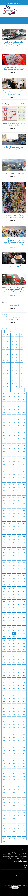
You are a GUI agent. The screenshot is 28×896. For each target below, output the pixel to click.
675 (19, 763)
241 (24, 481)
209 (14, 461)
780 (19, 831)
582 (4, 705)
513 (9, 659)
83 (8, 380)
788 (9, 838)
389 (14, 578)
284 (14, 510)
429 (14, 604)
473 (9, 633)
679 (14, 766)
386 (24, 575)
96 (21, 386)
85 (16, 380)
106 (24, 393)
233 (9, 477)
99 (12, 390)
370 (19, 565)
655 (19, 750)
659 (14, 753)
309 (14, 526)
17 (3, 338)
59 (12, 364)
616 (24, 724)
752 (4, 815)
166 (24, 432)
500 (19, 650)
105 (19, 393)
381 (24, 572)
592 (4, 711)
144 (14, 419)
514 (14, 659)
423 (9, 601)
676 (24, 763)
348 (9, 552)
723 (9, 796)
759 (14, 818)
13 (8, 335)
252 (4, 490)
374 (14, 568)
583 (9, 705)
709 (14, 786)
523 (9, 666)
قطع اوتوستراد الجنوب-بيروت (14, 173)
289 (14, 513)
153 (9, 425)
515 (19, 659)
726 (24, 796)
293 (9, 516)
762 (4, 822)
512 (4, 659)
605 (19, 718)
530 (19, 669)
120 (19, 403)
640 (19, 740)
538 (9, 675)
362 (4, 562)
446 (24, 614)
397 (4, 585)
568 (9, 695)
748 (9, 812)
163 (9, 432)
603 (9, 718)
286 (24, 510)
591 (24, 708)
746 (24, 809)
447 (4, 617)
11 (23, 331)
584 (14, 705)
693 (9, 776)
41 (21, 351)
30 (16, 344)
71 (21, 370)
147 (4, 422)
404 (14, 588)
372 (4, 568)
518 (9, 663)
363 (9, 562)
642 (4, 744)
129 (14, 409)
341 (24, 546)
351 (24, 552)
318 (9, 533)
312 (4, 529)
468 (9, 630)
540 (19, 675)
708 (9, 786)
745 (19, 809)
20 (16, 338)
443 (9, 614)
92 (3, 386)
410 (19, 591)
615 (19, 724)
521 (24, 663)
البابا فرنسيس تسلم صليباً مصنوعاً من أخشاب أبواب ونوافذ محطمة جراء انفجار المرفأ (14, 92)
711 (24, 786)
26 (21, 341)
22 (3, 341)
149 (14, 422)
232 (4, 477)
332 (4, 542)
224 (14, 471)
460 (19, 624)
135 (19, 412)
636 (24, 737)
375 (19, 568)
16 (21, 335)
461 (24, 624)
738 (9, 805)
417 (4, 598)
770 (19, 825)
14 (12, 335)
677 (4, 766)
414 (14, 594)
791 (24, 838)
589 (14, 708)
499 (14, 650)
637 (4, 740)
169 (14, 435)
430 (19, 604)
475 (19, 633)
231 (24, 474)
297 (4, 520)
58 (8, 364)
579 (14, 702)
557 (4, 689)
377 (4, 572)
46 (21, 354)
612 (4, 724)
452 (4, 620)
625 (19, 731)
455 (19, 620)
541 (24, 675)
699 (14, 779)
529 (14, 669)
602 (4, 718)
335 (19, 542)
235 (19, 477)
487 (4, 643)
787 (4, 838)
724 (14, 796)
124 (14, 406)
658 (9, 753)
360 (19, 559)
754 (14, 815)
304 (14, 523)
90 (16, 383)
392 (4, 581)
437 (4, 611)
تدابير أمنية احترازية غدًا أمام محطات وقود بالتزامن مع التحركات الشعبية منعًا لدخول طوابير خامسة (14, 43)
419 (14, 598)
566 (24, 692)
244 (14, 484)
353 (9, 555)
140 (19, 416)
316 (24, 529)
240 (19, 481)
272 (4, 503)
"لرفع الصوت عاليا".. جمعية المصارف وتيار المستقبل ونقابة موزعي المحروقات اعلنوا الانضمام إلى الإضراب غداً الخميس (14, 289)
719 (14, 792)
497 (4, 650)
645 (19, 744)
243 (9, 484)
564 (14, 692)
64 (12, 367)
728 (9, 799)
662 (4, 757)
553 (9, 685)
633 (9, 737)
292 (4, 516)
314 (14, 529)
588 (9, 708)
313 (9, 529)
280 (19, 507)
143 (9, 419)
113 (9, 399)
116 (24, 399)
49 (12, 357)
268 (9, 500)
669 (14, 760)
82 (3, 380)
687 (4, 773)
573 (9, 698)
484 (14, 640)
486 (24, 640)
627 (4, 734)
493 (9, 646)
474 (14, 633)
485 (19, 640)
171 (24, 435)
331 (24, 539)
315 (19, 529)
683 (9, 770)
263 (9, 497)
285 (19, 510)
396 (24, 581)
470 (19, 630)
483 (9, 640)
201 (24, 455)
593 (9, 711)
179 (14, 442)
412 (4, 594)
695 (19, 776)
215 (19, 464)
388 (9, 578)
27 (3, 344)
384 (14, 575)
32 (3, 348)
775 (19, 828)
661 (24, 753)
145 (19, 419)
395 (19, 581)
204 (14, 458)
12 (3, 335)
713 (9, 789)
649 (14, 747)
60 (16, 364)
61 (21, 364)
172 (4, 438)
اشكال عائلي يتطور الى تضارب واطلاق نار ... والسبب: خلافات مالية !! (14, 148)
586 (24, 705)
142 (4, 419)
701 (24, 779)
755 (19, 815)
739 (14, 805)
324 (14, 536)
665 (19, 757)
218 (9, 468)
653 (9, 750)
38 (8, 351)
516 (24, 659)
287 (4, 513)
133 (9, 412)
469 (14, 630)
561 (24, 689)
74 (12, 373)
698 (9, 779)
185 (19, 445)
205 (19, 458)
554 (14, 685)
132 (4, 412)
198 (9, 455)
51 (21, 357)
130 (19, 409)
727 (4, 799)
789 (14, 838)
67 (3, 370)
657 (4, 753)
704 (14, 783)
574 (14, 698)
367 (4, 565)
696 (24, 776)
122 (4, 406)
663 (9, 757)
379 (14, 572)
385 (19, 575)
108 (9, 396)
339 (14, 546)
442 (4, 614)
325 (19, 536)
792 (4, 841)
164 (14, 432)
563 (9, 692)
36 (21, 348)
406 (24, 588)
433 (9, 607)
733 (9, 802)
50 (16, 357)
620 (19, 727)
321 (24, 533)
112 (4, 399)
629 (14, 734)
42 (3, 354)
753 (9, 815)
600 (19, 714)
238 (9, 481)
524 (14, 666)
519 (14, 663)
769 (14, 825)
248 (9, 487)
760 (19, 818)
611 (24, 721)
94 (12, 386)
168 (9, 435)
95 (16, 386)
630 (19, 734)
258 (9, 494)
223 (9, 471)
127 (4, 409)
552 (4, 685)
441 (24, 611)
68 (8, 370)
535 (19, 672)
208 (9, 461)
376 (24, 568)
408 (9, 591)
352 (4, 555)
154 (14, 425)
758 (9, 818)
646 (24, 744)
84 (12, 380)
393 (9, 581)
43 (8, 354)
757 (4, 818)
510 (19, 656)
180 (19, 442)
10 (18, 331)
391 (24, 578)
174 (14, 438)
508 (9, 656)
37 (3, 351)
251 (24, 487)
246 (24, 484)
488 (9, 643)
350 (19, 552)
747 (4, 812)
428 (9, 604)
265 (19, 497)
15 (16, 335)
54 (12, 360)
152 (4, 425)
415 (19, 594)
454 (14, 620)
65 (16, 367)
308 (9, 526)
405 (19, 588)
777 (4, 831)
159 (14, 429)
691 (24, 773)
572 (4, 698)
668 (9, 760)
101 (22, 390)
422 (4, 601)
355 (19, 555)
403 (9, 588)
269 (14, 500)
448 (9, 617)
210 (19, 461)
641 (24, 740)
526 (24, 666)
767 (4, 825)
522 (4, 666)
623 (9, 731)
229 (14, 474)
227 (4, 474)
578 (9, 702)
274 (14, 503)
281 (24, 507)
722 (4, 796)
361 (24, 559)
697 (4, 779)
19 (12, 338)
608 (9, 721)
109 (14, 396)
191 (24, 448)
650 (19, 747)
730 (19, 799)
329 (14, 539)
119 (14, 403)
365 (19, 562)
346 (24, 549)
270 (19, 500)
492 (4, 646)
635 (19, 737)
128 (9, 409)
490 (19, 643)
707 (4, 786)
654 (14, 750)
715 (19, 789)
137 (4, 416)
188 (9, 448)
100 (17, 390)
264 (14, 497)
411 (24, 591)
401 (24, 585)
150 (19, 422)
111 (24, 396)
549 (14, 682)
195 (19, 451)
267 (4, 500)
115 (19, 399)
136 (24, 412)
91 (21, 383)
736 (24, 802)
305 (19, 523)
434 (14, 607)
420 (19, 598)
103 (9, 393)
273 (9, 503)
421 (24, 598)
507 (4, 656)
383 (9, 575)
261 (24, 494)
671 (24, 760)
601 (24, 714)
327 (4, 539)
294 (14, 516)
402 (4, 588)
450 (19, 617)
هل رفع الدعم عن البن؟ (14, 266)
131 (24, 409)
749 (14, 812)
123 (9, 406)
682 (4, 770)
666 (24, 757)
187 (4, 448)
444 (14, 614)
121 (24, 403)
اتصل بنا (10, 3)
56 (21, 360)
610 (19, 721)
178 (9, 442)
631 (24, 734)
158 (9, 429)
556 (24, 685)
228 (9, 474)
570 (19, 695)
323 (9, 536)
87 (3, 383)
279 (14, 507)
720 (19, 792)
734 (14, 802)
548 (9, 682)
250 (19, 487)
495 (19, 646)
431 (24, 604)
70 (16, 370)
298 (9, 520)
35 (16, 348)
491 (24, 643)
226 (24, 471)
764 (14, 822)
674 (14, 763)
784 (14, 835)
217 (4, 468)
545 (19, 679)
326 (24, 536)
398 (9, 585)
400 (19, 585)
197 (4, 455)
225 (19, 471)
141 (24, 416)
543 (9, 679)
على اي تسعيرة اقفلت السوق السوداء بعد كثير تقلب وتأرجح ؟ (14, 68)
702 (4, 783)
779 (14, 831)
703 (9, 783)
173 (9, 438)
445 (19, 614)
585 (19, 705)
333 (9, 542)
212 (4, 464)
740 (19, 805)
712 (4, 789)
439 (14, 611)
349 (14, 552)
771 (24, 825)
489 (14, 643)
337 (4, 546)
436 (24, 607)
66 (21, 367)
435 (19, 607)
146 (24, 419)
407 (4, 591)
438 (9, 611)
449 (14, 617)
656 (24, 750)
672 (4, 763)
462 (4, 627)
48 (8, 357)
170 (19, 435)
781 (24, 831)
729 (14, 799)
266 (24, 497)
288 (9, 513)
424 (14, 601)
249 (14, 487)
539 (14, 675)
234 (14, 477)
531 (24, 669)
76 (21, 373)
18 (8, 338)
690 (19, 773)
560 (19, 689)
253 (9, 490)
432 (4, 607)
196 (24, 451)
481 (24, 637)
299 (14, 520)
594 (14, 711)
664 (14, 757)
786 (24, 835)
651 (24, 747)
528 (9, 669)
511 (24, 656)
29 (12, 344)
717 (4, 792)
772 (4, 828)
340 (19, 546)
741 (24, 805)
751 (24, 812)
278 (9, 507)
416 (24, 594)
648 (9, 747)
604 (14, 718)
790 (19, 838)
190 (19, 448)
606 (24, 718)
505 (19, 653)
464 (14, 627)
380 (19, 572)
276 (24, 503)
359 (14, 559)
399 (14, 585)
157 (4, 429)
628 (9, 734)
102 (4, 393)
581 (24, 702)
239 (14, 481)
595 (19, 711)
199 (14, 455)
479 (14, 637)
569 (14, 695)
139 (14, 416)
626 (24, 731)
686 (24, 770)
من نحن (16, 3)
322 (4, 536)
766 (24, 822)
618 (9, 727)
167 (4, 435)
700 (19, 779)
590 (19, 708)
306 (24, 523)
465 (19, 627)
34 (12, 348)
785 (19, 835)
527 (4, 669)
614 (14, 724)
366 (24, 562)
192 (4, 451)
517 (4, 663)
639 (14, 740)
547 (4, 682)
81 (21, 377)
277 (4, 507)
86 (21, 380)
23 (8, 341)
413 (9, 594)
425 (19, 601)
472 (4, 633)
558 (9, 689)
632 (4, 737)
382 (4, 575)
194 (14, 451)
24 (12, 341)
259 (14, 494)
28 (8, 344)
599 (14, 714)
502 (4, 653)
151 (24, 422)
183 (9, 445)
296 (24, 516)
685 (19, 770)
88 (8, 383)
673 (9, 763)
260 (19, 494)
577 (4, 702)
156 (24, 425)
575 (19, 698)
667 (4, 760)
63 (8, 367)
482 (4, 640)
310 (19, 526)
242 (4, 484)
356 (24, 555)
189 (14, 448)
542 (4, 679)
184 (14, 445)
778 (9, 831)
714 (14, 789)
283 (9, 510)
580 (19, 702)
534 (14, 672)
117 (4, 403)
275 (19, 503)
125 (19, 406)
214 (14, 464)
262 (4, 497)
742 (4, 809)
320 (19, 533)
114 (14, 399)
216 (24, 464)
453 (9, 620)
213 (9, 464)
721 (24, 792)
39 (12, 351)
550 (19, 682)
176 (24, 438)
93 (8, 386)
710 (19, 786)
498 (9, 650)
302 (4, 523)
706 (24, 783)
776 (24, 828)
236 (24, 477)
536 (24, 672)
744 (14, 809)
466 (24, 627)
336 (24, 542)
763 (9, 822)
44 (12, 354)
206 (24, 458)
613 (9, 724)
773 (9, 828)
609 (14, 721)
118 (9, 403)
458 (9, 624)
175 (19, 438)
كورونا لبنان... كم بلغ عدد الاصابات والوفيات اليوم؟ (14, 124)
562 (4, 692)
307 (4, 526)
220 (19, 468)
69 (12, 370)
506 (24, 653)
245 (19, 484)
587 (4, 708)
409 (14, 591)
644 (14, 744)
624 (14, 731)
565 (19, 692)
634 (14, 737)
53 (8, 360)
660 (19, 753)
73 (8, 373)
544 (14, 679)
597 (4, 714)
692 (4, 776)
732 (4, 802)
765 (19, 822)
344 (14, 549)
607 (4, 721)
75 (16, 373)
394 (14, 581)
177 (4, 442)
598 (9, 714)
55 (16, 360)
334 (14, 542)
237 (4, 481)
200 (19, 455)
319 (14, 533)
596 (24, 711)
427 (4, 604)
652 (4, 750)
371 (24, 565)
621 (24, 727)
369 (14, 565)
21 (21, 338)
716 (24, 789)
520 (19, 663)
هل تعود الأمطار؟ (14, 305)
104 (14, 393)
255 (19, 490)
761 (24, 818)
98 (8, 390)
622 (4, 731)
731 (24, 799)
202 (4, 458)
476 (24, 633)
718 (9, 792)
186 (24, 445)
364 (14, 562)
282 (4, 510)
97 (3, 390)
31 (21, 344)
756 (24, 815)
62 (3, 367)
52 (3, 360)
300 (19, 520)
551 (24, 682)
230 (19, 474)
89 (12, 383)
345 (19, 549)
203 (9, 458)
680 (19, 766)
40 (16, 351)
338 (9, 546)
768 (9, 825)
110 (19, 396)
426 (24, 601)
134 (14, 412)
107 (4, 396)
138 (9, 416)
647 (4, 747)
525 (19, 666)
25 (16, 341)
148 (9, 422)
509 (14, 656)
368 (9, 565)
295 (19, 516)
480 (19, 637)
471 (24, 630)
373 (9, 568)
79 (12, 377)
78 (8, 377)
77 (3, 377)
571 (24, 695)
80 (16, 377)
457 (4, 624)
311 (24, 526)
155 (19, 425)
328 (9, 539)
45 (16, 354)
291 (24, 513)
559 (14, 689)
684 (14, 770)
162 (4, 432)
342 (4, 549)
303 (9, 523)
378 (9, 572)
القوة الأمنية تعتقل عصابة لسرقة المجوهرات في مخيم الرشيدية (14, 216)
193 (9, 451)
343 (9, 549)
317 (4, 533)
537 (4, 675)
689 (14, 773)
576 (24, 698)
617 (4, 727)
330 (19, 539)
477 (4, 637)
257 (4, 494)
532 (4, 672)
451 (24, 617)
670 (19, 760)
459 (14, 624)
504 (14, 653)
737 (4, 805)
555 (19, 685)
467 (4, 630)
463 (9, 627)
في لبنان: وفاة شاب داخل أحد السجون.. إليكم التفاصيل (14, 318)
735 (19, 802)
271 (24, 500)
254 (14, 490)
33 (8, 348)
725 (19, 796)
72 (3, 373)
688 (9, 773)
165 (19, 432)
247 (4, 487)
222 (4, 471)
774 (14, 828)
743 (9, 809)
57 (3, 364)
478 (9, 637)
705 (19, 783)
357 (4, 559)
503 (9, 653)
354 (14, 555)
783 (9, 835)
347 (4, 552)
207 (4, 461)
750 (19, 812)
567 (4, 695)
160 (19, 429)
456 (24, 620)
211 (24, 461)
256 (24, 490)
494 (14, 646)
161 (24, 429)
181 (24, 442)
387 (4, 578)
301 (24, 520)
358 (9, 559)
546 (24, 679)
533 (9, 672)
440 (19, 611)
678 (9, 766)
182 (4, 445)
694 (14, 776)
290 (19, 513)
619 (14, 727)
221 (24, 468)
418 (9, 598)
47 (3, 357)
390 (19, 578)
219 (14, 468)
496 (24, 646)
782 (4, 835)
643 (9, 744)
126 (24, 406)
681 (24, 766)
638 (9, 740)
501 (24, 650)
